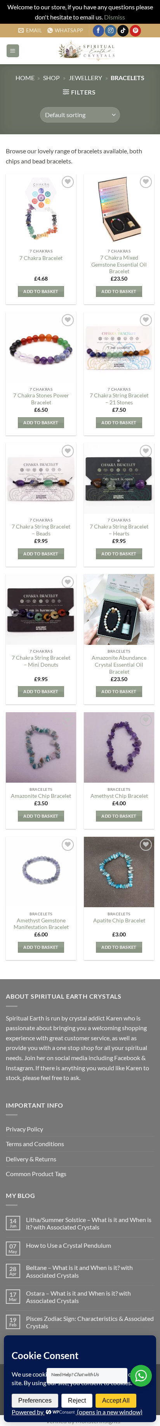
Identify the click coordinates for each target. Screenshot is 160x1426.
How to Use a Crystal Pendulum (68, 1245)
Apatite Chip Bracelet (119, 920)
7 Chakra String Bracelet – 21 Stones (119, 399)
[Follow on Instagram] (110, 31)
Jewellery (85, 77)
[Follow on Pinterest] (135, 31)
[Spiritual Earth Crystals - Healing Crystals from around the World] (86, 50)
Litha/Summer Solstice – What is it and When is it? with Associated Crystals (88, 1223)
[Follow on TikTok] (123, 31)
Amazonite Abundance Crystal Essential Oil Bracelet (119, 664)
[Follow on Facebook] (98, 31)
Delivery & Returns (31, 1159)
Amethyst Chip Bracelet (119, 796)
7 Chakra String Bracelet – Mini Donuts (41, 661)
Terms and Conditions (35, 1143)
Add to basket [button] (40, 291)
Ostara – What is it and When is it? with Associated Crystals (78, 1296)
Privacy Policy (24, 1129)
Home (25, 77)
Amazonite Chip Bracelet (41, 796)
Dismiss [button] (114, 17)
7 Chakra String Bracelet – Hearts (119, 530)
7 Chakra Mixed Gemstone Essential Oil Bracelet (119, 264)
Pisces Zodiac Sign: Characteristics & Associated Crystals (90, 1322)
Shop (51, 77)
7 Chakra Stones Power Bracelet (41, 399)
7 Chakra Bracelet (41, 258)
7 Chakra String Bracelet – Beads (41, 530)
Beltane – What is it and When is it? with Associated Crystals (79, 1271)
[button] (13, 50)
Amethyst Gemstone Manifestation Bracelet (41, 924)
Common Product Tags (36, 1173)
